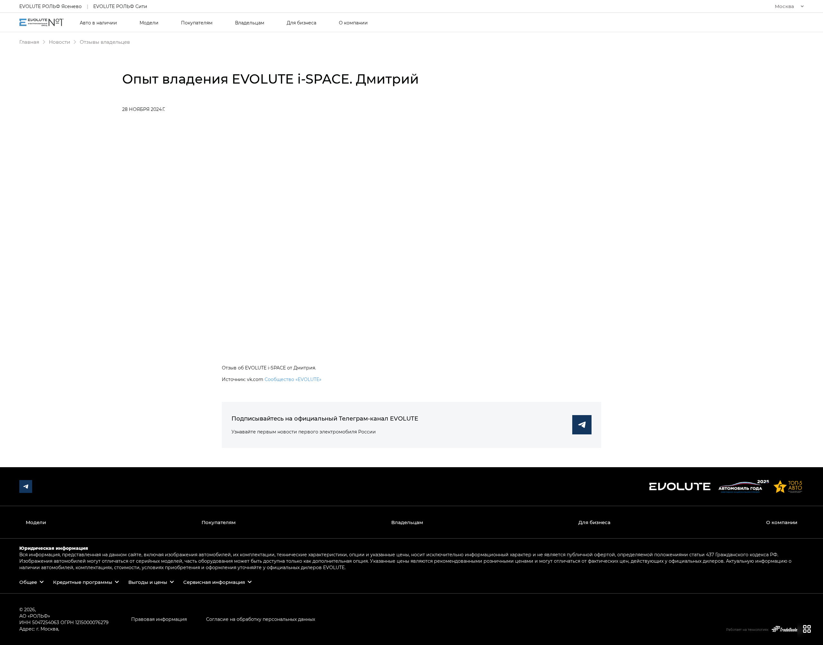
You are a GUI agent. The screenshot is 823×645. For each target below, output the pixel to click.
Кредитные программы (82, 582)
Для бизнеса (301, 23)
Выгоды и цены (147, 582)
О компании (353, 23)
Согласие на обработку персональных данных (260, 619)
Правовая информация (159, 619)
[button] (789, 6)
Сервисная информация (214, 582)
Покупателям (197, 23)
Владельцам (249, 23)
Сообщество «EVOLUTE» (293, 379)
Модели (149, 23)
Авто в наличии (98, 23)
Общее (28, 582)
